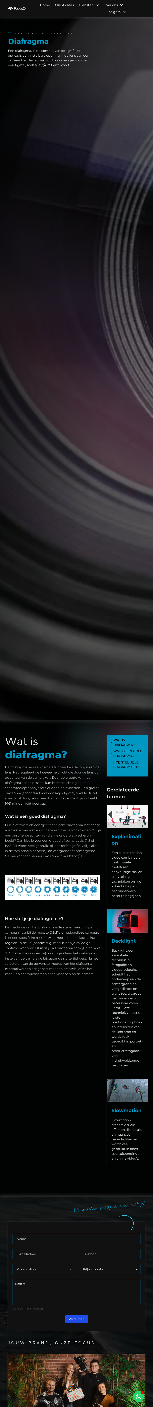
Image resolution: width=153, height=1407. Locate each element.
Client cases (64, 5)
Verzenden (76, 1319)
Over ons (111, 5)
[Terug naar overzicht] (10, 33)
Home (45, 5)
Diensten (86, 5)
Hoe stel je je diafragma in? (126, 765)
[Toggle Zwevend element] (138, 1396)
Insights (114, 12)
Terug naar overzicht (44, 33)
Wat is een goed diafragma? (127, 754)
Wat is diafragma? (124, 743)
